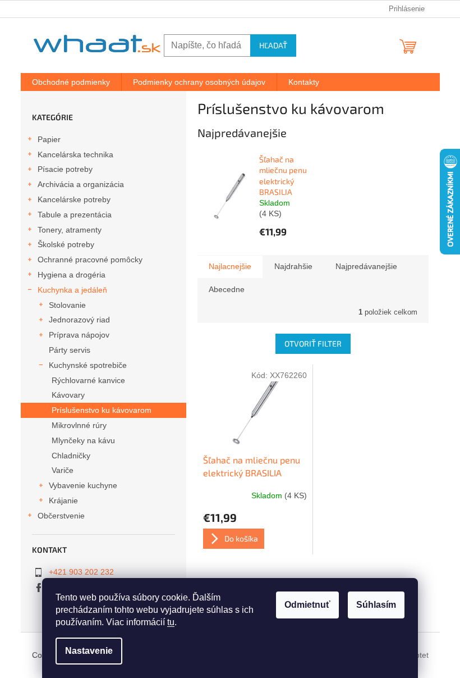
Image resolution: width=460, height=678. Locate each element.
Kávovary (68, 394)
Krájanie (63, 500)
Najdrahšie (293, 266)
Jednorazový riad (79, 319)
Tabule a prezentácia (75, 214)
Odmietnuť (307, 604)
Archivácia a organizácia (81, 184)
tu (170, 622)
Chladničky (71, 455)
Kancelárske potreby (74, 199)
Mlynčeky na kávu (83, 440)
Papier (49, 139)
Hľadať (273, 45)
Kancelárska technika (75, 154)
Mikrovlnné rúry (79, 425)
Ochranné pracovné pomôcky (90, 259)
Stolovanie (67, 305)
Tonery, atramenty (70, 229)
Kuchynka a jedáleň (72, 289)
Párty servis (69, 349)
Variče (62, 470)
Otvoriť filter (313, 343)
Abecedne (227, 289)
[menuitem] (71, 82)
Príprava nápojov (79, 334)
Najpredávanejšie (366, 266)
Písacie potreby (65, 169)
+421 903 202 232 (81, 571)
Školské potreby (66, 244)
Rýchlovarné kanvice (88, 380)
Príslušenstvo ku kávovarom (101, 410)
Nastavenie (89, 651)
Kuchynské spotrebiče (88, 365)
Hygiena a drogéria (71, 274)
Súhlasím (376, 604)
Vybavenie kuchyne (83, 485)
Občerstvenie (61, 515)
